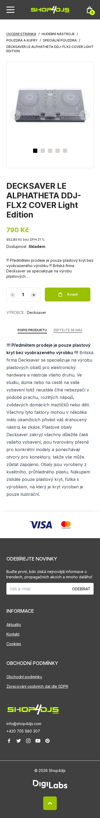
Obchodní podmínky (24, 676)
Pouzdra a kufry (22, 40)
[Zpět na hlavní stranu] (50, 709)
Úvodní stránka (21, 34)
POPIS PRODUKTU (32, 330)
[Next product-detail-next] (84, 115)
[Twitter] (18, 740)
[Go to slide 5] (65, 151)
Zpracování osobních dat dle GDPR (37, 686)
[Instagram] (28, 740)
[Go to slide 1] (35, 151)
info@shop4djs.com (23, 723)
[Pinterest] (47, 740)
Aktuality (13, 624)
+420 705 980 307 (23, 731)
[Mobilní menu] (10, 10)
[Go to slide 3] (50, 151)
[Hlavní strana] (50, 9)
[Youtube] (38, 740)
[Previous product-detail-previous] (15, 115)
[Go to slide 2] (43, 151)
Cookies (13, 643)
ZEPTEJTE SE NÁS (67, 330)
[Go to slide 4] (57, 151)
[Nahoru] (50, 803)
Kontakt (12, 634)
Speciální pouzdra (60, 40)
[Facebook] (9, 740)
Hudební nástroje (58, 34)
